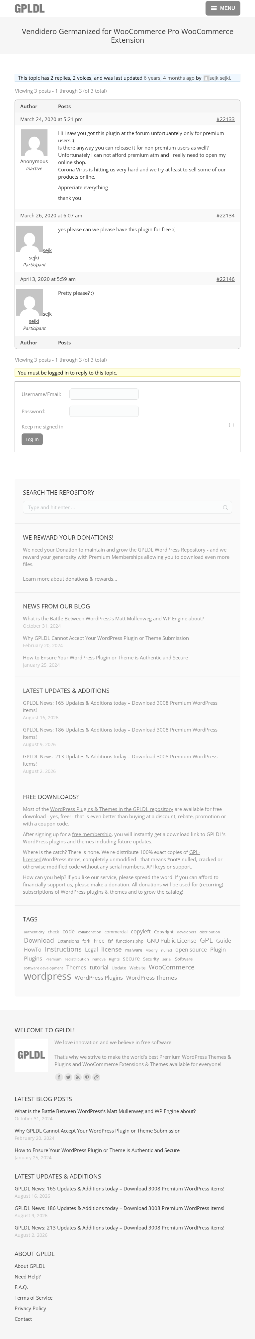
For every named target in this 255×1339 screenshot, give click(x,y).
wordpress (47, 976)
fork (86, 941)
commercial (116, 932)
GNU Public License (172, 940)
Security (151, 959)
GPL (206, 940)
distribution (210, 932)
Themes (76, 967)
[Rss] (78, 1077)
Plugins (33, 958)
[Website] (96, 1077)
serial (167, 959)
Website (137, 968)
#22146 (225, 279)
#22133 (225, 119)
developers (186, 932)
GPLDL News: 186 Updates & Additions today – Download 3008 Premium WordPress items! (120, 733)
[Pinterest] (87, 1077)
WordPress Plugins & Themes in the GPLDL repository (111, 809)
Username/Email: (41, 394)
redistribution (77, 959)
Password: (33, 411)
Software (184, 959)
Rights (114, 959)
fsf (110, 941)
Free (99, 940)
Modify (151, 950)
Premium (53, 959)
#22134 (225, 215)
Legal (91, 949)
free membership (92, 834)
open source (191, 949)
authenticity (34, 932)
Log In (32, 439)
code (68, 931)
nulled (166, 950)
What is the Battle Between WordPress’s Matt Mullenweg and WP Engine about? (113, 618)
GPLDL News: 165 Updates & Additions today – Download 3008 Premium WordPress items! (120, 706)
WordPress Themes (151, 977)
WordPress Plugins (99, 977)
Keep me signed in (42, 426)
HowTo (33, 949)
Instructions (63, 949)
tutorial (99, 967)
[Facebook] (59, 1077)
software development (43, 968)
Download (39, 940)
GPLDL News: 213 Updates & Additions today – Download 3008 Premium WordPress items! (120, 760)
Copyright (164, 932)
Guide (223, 940)
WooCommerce (172, 967)
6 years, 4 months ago (169, 77)
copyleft (141, 931)
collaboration (89, 932)
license (111, 949)
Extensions (68, 941)
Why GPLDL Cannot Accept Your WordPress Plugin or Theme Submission (106, 638)
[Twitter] (68, 1077)
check (53, 932)
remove (99, 959)
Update (119, 968)
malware (133, 950)
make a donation (110, 884)
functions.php (129, 941)
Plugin (218, 949)
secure (131, 958)
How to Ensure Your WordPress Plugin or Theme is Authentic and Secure (105, 657)
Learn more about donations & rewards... (70, 578)
